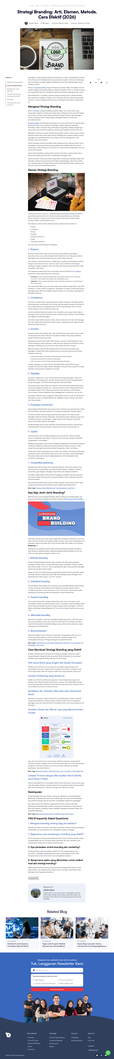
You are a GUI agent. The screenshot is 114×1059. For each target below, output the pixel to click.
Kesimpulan (10, 99)
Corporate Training (32, 1040)
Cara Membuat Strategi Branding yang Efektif (13, 95)
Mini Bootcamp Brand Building (73, 499)
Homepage (30, 1037)
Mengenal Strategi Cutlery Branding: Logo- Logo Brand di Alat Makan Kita (59, 771)
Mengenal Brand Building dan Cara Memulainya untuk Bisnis (55, 488)
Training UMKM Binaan (33, 1043)
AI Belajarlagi (75, 1037)
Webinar (51, 1046)
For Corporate (45, 6)
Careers (29, 1046)
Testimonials (31, 1049)
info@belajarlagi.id (93, 1050)
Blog (37, 6)
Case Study (91, 1040)
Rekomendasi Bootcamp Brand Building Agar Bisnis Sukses (55, 814)
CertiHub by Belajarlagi (55, 1040)
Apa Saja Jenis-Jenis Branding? (13, 90)
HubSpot (36, 111)
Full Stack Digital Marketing (57, 1037)
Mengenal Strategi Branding (15, 82)
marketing (47, 853)
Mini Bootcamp (53, 1043)
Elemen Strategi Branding (14, 85)
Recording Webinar (76, 1040)
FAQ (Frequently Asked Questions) (13, 104)
